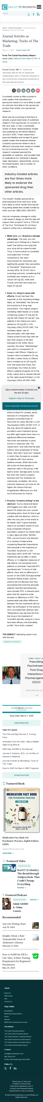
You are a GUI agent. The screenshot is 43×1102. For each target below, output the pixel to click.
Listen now (33, 899)
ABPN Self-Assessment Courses (15, 1022)
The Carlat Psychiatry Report (14, 1031)
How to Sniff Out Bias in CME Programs (20, 768)
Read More (20, 887)
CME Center (8, 996)
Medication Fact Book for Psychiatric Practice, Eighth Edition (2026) (20, 840)
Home (4, 28)
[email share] (28, 90)
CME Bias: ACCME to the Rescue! (17, 749)
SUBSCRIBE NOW (21, 723)
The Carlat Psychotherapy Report (16, 1045)
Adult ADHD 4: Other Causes (20, 907)
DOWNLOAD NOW (21, 775)
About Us (7, 993)
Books (6, 1016)
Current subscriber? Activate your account (21, 406)
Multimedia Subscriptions (13, 1014)
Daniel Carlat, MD (23, 50)
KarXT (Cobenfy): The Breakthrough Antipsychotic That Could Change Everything (28, 877)
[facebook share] (19, 90)
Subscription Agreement (18, 1086)
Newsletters (8, 1011)
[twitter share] (14, 90)
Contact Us (8, 1001)
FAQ (5, 999)
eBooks (7, 1019)
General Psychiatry (14, 28)
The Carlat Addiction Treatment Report (17, 1037)
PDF (37, 90)
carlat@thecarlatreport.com (13, 1054)
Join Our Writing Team (14, 923)
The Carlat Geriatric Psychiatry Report (17, 1042)
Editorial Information (22, 58)
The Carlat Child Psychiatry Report (16, 1034)
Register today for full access (21, 398)
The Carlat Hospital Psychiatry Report (17, 1039)
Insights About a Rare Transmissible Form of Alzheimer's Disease (13, 939)
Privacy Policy (25, 1084)
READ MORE (7, 853)
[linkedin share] (23, 90)
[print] (33, 90)
